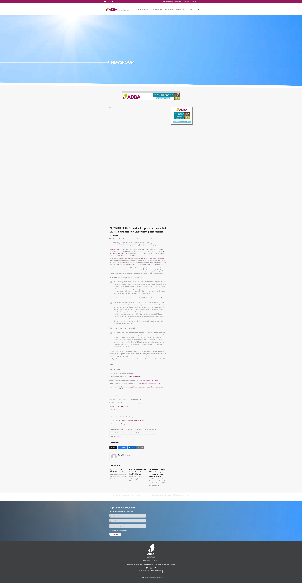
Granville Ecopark (114, 249)
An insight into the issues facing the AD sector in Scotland (125, 495)
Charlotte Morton (129, 433)
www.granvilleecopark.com (122, 424)
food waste (139, 433)
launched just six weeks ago (126, 259)
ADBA (145, 264)
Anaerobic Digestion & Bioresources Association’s (150, 259)
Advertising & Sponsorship (191, 1)
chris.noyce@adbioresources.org (131, 403)
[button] (195, 9)
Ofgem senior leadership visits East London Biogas (117, 471)
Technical (153, 239)
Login (175, 1)
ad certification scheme (117, 429)
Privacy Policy (152, 572)
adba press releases (150, 429)
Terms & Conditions (144, 572)
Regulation (147, 239)
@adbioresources (118, 410)
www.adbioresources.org (151, 380)
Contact (144, 570)
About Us (180, 1)
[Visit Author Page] (114, 456)
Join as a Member (168, 1)
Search (148, 570)
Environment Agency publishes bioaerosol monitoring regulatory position (171, 495)
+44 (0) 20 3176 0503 (144, 560)
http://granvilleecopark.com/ (132, 376)
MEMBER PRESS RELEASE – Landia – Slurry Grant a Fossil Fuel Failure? (138, 472)
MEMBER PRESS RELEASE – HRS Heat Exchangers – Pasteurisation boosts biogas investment (158, 473)
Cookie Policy (159, 572)
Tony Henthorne (129, 239)
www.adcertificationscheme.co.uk (151, 383)
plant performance (115, 436)
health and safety (149, 433)
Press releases (140, 239)
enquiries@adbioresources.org (156, 560)
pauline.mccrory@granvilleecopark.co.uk (133, 420)
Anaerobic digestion (116, 433)
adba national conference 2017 (134, 429)
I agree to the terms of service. (119, 530)
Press (140, 570)
